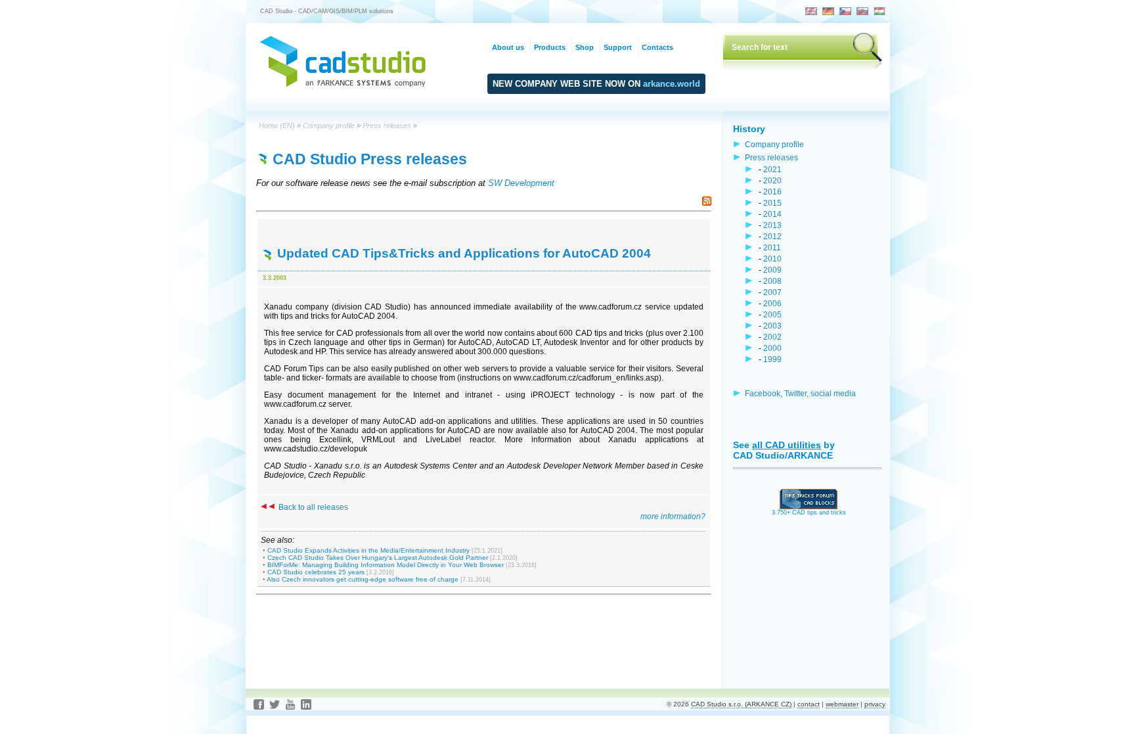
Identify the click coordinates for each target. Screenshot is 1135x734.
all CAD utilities (786, 445)
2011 (772, 247)
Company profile (329, 125)
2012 (772, 236)
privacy (874, 704)
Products (550, 47)
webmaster (842, 704)
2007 (772, 292)
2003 (772, 325)
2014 (772, 214)
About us (508, 47)
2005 (772, 314)
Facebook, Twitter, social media (800, 393)
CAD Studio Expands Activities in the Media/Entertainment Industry (368, 550)
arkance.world (671, 84)
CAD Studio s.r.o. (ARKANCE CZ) (741, 704)
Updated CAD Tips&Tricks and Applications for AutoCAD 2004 (464, 253)
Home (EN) (277, 125)
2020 (772, 180)
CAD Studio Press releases (370, 159)
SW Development (521, 183)
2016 (772, 191)
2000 (772, 348)
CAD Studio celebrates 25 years (316, 572)
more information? (672, 516)
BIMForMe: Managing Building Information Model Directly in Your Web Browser (385, 564)
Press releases (387, 125)
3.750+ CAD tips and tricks (809, 512)
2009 (772, 269)
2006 (772, 303)
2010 (772, 258)
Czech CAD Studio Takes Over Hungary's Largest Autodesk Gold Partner (377, 557)
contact (808, 704)
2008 (772, 281)
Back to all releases (312, 507)
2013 (772, 225)
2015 (772, 202)
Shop (584, 47)
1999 (772, 359)
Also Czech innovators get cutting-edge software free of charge (362, 579)
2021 (772, 169)
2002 (772, 337)
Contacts (657, 47)
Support (618, 47)
